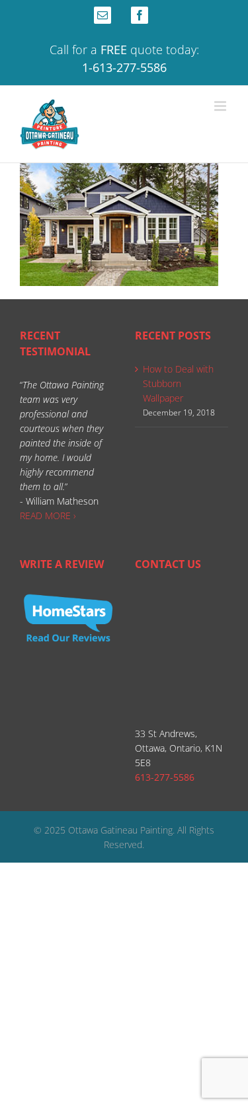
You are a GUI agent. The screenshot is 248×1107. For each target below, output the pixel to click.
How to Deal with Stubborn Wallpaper (178, 383)
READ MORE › (48, 515)
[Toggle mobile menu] (221, 106)
